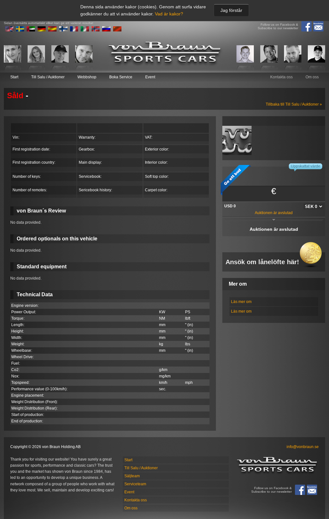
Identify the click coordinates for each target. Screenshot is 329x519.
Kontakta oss (281, 77)
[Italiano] (85, 30)
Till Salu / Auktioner (48, 77)
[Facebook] (306, 26)
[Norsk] (96, 30)
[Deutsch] (42, 30)
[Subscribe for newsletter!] (318, 26)
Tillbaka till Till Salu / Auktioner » (294, 104)
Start (14, 77)
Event (150, 77)
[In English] (9, 30)
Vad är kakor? (169, 13)
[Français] (74, 30)
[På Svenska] (20, 30)
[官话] (117, 30)
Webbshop (86, 77)
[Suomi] (63, 30)
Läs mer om (241, 301)
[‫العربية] (31, 30)
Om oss (312, 77)
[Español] (52, 30)
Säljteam (132, 476)
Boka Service (120, 77)
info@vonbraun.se (303, 447)
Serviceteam (135, 484)
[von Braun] (164, 54)
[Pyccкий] (106, 30)
